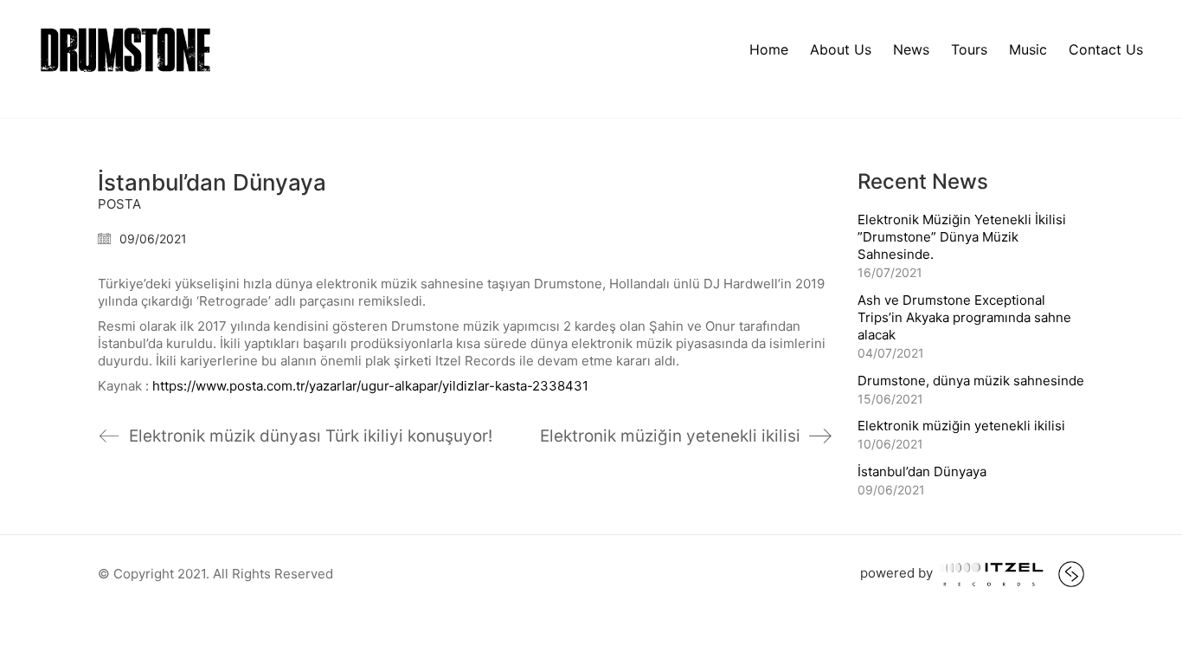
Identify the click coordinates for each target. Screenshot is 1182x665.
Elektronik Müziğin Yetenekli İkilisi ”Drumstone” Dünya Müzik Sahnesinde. (962, 236)
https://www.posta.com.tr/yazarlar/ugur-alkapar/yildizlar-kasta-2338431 (370, 386)
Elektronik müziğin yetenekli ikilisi (961, 425)
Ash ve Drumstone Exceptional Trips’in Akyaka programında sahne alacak (964, 317)
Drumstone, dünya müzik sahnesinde (971, 380)
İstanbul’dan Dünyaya (922, 471)
